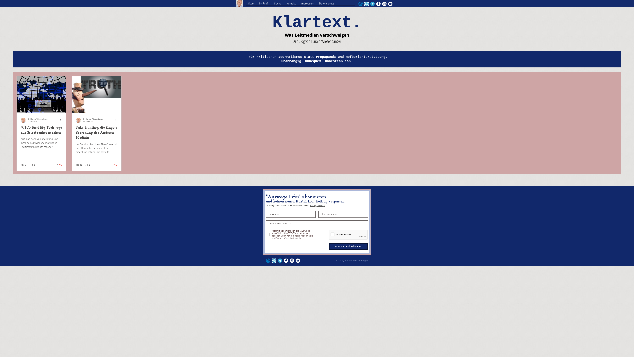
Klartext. (317, 22)
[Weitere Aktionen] (62, 120)
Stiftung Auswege (317, 205)
